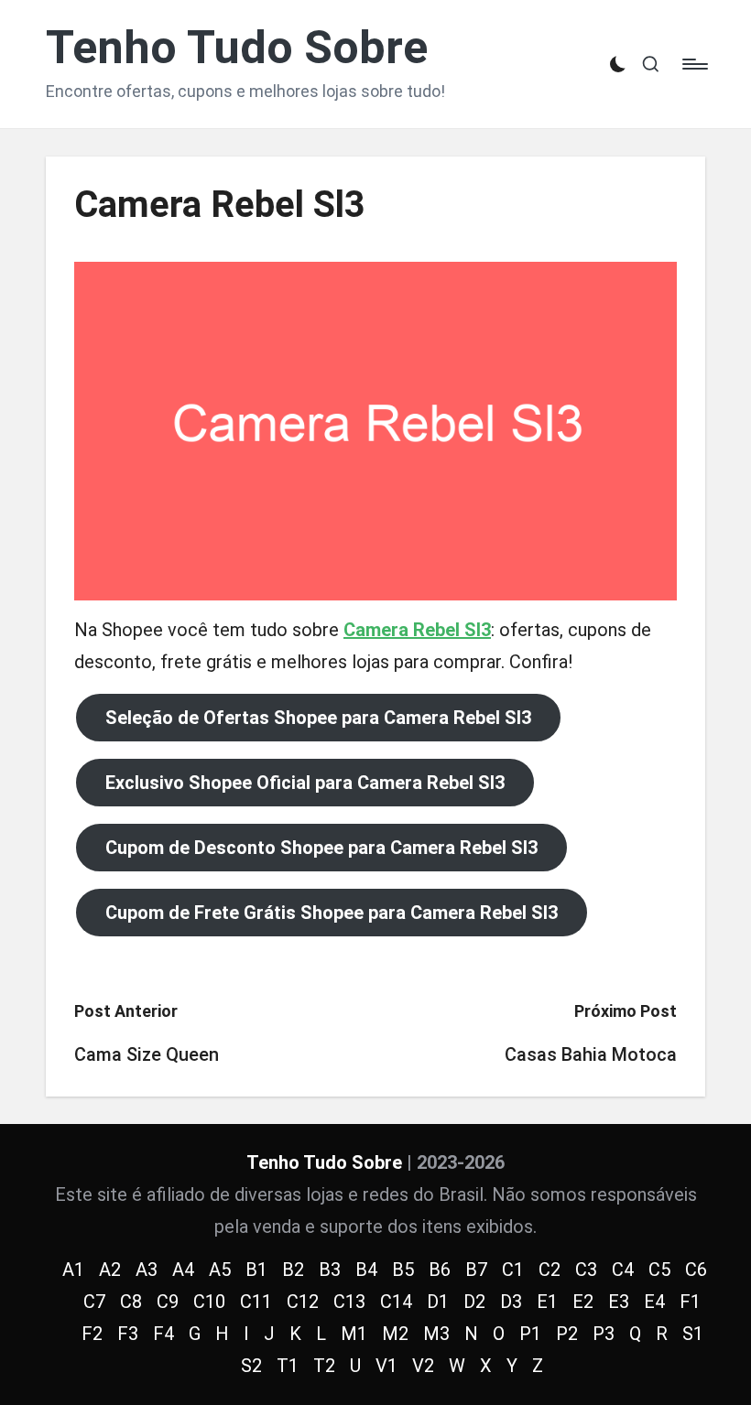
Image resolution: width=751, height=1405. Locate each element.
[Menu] (693, 64)
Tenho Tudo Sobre (237, 48)
